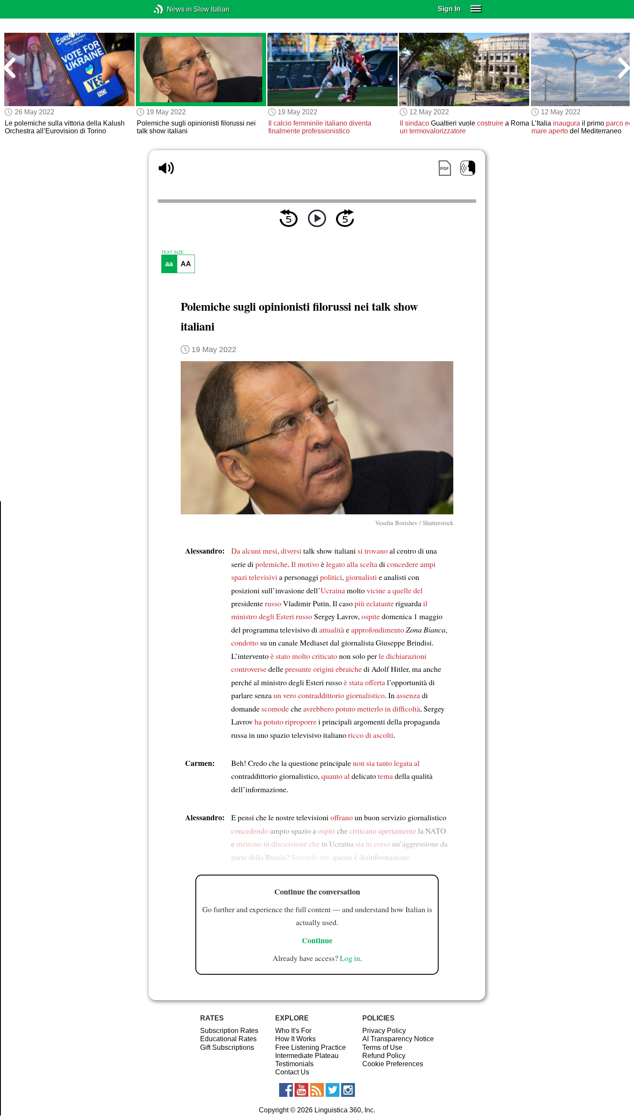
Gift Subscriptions (227, 1047)
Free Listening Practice (310, 1047)
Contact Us (292, 1072)
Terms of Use (382, 1047)
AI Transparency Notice (398, 1038)
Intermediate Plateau (307, 1055)
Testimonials (294, 1064)
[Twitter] (332, 1090)
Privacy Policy (384, 1030)
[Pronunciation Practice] (468, 168)
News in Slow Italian (171, 9)
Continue (317, 940)
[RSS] (317, 1090)
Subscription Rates (229, 1030)
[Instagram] (348, 1090)
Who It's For (293, 1030)
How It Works (295, 1038)
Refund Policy (383, 1055)
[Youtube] (301, 1090)
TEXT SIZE (172, 252)
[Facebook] (286, 1090)
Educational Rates (228, 1038)
